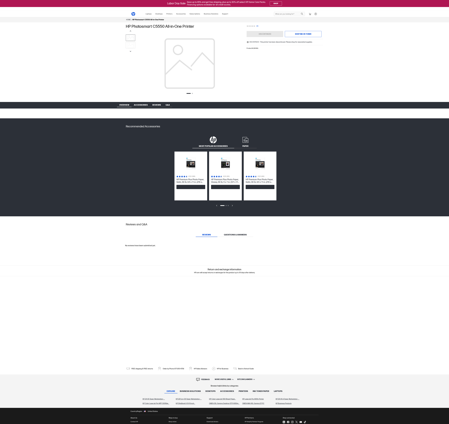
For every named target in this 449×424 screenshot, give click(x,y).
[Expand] (190, 65)
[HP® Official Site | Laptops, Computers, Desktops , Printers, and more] (133, 14)
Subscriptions (195, 14)
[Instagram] (292, 422)
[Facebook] (288, 422)
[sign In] (316, 14)
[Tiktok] (305, 422)
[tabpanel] (224, 181)
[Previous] (140, 63)
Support (225, 14)
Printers (169, 14)
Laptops (149, 14)
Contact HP (134, 421)
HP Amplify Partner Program (254, 421)
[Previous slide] (216, 205)
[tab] (213, 141)
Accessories (181, 14)
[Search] (302, 14)
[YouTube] (301, 422)
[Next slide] (232, 205)
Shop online (172, 421)
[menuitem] (148, 14)
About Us (133, 418)
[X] (296, 422)
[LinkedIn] (284, 422)
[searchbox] (287, 14)
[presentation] (130, 38)
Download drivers (212, 421)
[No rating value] (251, 26)
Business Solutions (211, 14)
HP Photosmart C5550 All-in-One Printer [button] (148, 20)
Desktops (159, 14)
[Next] (239, 63)
